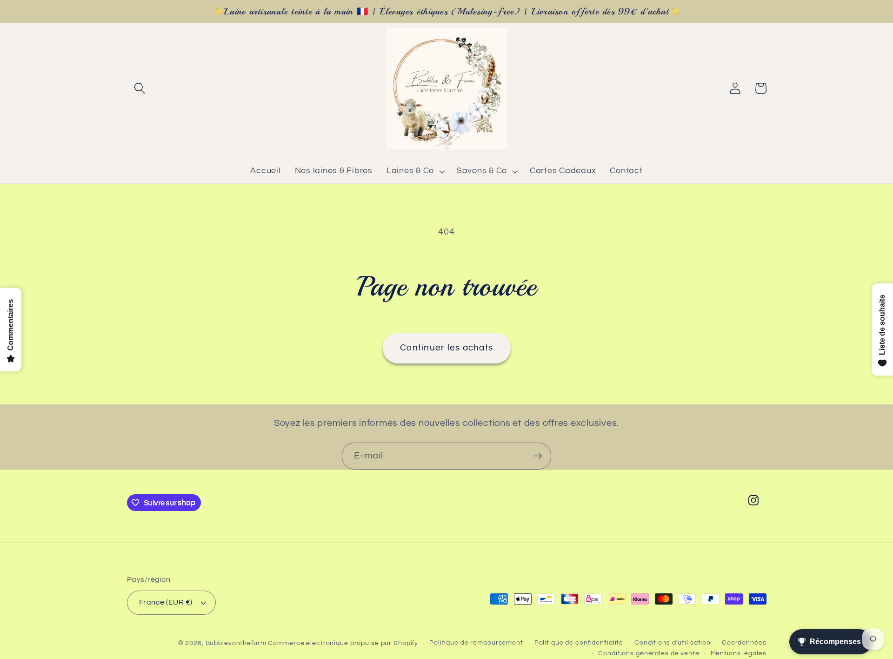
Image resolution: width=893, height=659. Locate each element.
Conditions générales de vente (648, 653)
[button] (140, 88)
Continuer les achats (446, 347)
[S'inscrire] (538, 456)
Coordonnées (744, 642)
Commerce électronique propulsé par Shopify (343, 643)
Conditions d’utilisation (672, 642)
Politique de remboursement (476, 642)
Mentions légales (738, 653)
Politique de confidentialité (579, 642)
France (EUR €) (166, 602)
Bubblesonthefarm (236, 643)
